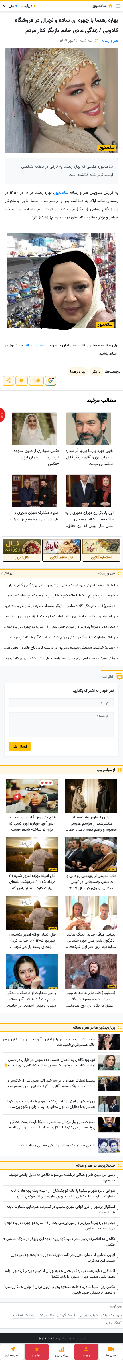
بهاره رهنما (77, 372)
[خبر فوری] (2, 415)
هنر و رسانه (110, 41)
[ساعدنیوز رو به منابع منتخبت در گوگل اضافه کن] (50, 381)
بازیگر (96, 372)
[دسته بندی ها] (118, 6)
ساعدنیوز (61, 192)
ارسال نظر (20, 747)
